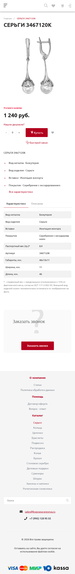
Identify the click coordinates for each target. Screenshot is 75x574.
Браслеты (37, 437)
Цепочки (37, 432)
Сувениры (37, 473)
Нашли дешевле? (14, 124)
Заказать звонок (37, 345)
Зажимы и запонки (37, 483)
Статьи (38, 384)
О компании (37, 377)
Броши (37, 458)
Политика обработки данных (38, 390)
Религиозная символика (37, 488)
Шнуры (37, 478)
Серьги (37, 422)
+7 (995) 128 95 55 (40, 518)
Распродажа (37, 448)
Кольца (37, 427)
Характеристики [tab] (16, 203)
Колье (37, 453)
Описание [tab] (37, 203)
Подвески (38, 443)
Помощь (37, 396)
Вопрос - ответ (37, 408)
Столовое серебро (38, 463)
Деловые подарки (37, 468)
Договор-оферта (37, 403)
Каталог (37, 415)
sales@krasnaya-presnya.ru (40, 511)
